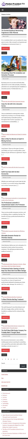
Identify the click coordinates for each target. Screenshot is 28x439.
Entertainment (6, 393)
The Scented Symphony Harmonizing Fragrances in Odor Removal (12, 31)
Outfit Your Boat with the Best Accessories (10, 173)
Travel (4, 407)
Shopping (5, 401)
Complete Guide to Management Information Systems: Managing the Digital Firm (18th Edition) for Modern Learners (14, 425)
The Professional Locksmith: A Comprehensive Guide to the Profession (13, 204)
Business (5, 395)
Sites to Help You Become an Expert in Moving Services (12, 140)
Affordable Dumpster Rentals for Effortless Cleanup (11, 237)
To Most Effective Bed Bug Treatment (12, 299)
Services (4, 53)
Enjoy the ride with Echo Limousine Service (11, 105)
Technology (5, 403)
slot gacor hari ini (5, 382)
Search (3, 363)
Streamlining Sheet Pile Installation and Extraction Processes (13, 74)
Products (5, 399)
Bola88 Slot (4, 385)
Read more (5, 48)
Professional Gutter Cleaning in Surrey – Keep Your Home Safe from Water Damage (13, 270)
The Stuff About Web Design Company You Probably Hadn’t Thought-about (13, 331)
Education (5, 405)
